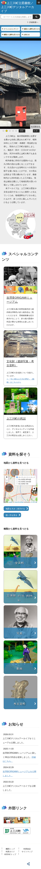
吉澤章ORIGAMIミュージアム (19, 299)
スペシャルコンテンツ (11, 29)
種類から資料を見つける (12, 34)
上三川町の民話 (16, 418)
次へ (37, 131)
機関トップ (10, 848)
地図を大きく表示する (15, 508)
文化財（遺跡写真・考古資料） (20, 363)
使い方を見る (11, 515)
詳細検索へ (33, 22)
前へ (22, 131)
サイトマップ (27, 851)
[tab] (3, 131)
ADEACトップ (10, 854)
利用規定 (27, 848)
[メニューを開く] (38, 2)
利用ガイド (10, 851)
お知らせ (27, 34)
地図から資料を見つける (32, 29)
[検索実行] (36, 16)
